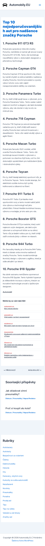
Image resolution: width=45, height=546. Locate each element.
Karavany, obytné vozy (12, 476)
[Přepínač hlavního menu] (39, 5)
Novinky (6, 488)
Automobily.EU (19, 5)
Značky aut (7, 517)
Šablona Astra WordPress (22, 541)
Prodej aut (7, 501)
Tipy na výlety (8, 509)
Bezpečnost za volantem (13, 456)
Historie (6, 468)
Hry (4, 472)
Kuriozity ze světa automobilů (15, 480)
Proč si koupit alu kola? (18, 408)
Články (6, 460)
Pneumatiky (17, 398)
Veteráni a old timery (11, 513)
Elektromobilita (9, 464)
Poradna (6, 496)
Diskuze (9, 398)
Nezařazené (8, 484)
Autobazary (7, 447)
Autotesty (7, 451)
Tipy (4, 505)
